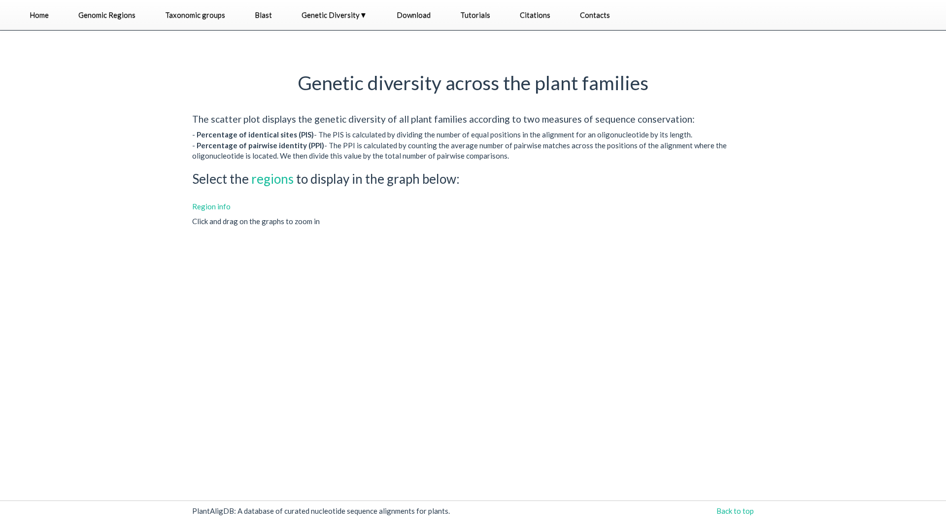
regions (273, 179)
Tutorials (475, 14)
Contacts (595, 14)
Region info (211, 206)
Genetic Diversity (334, 14)
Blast (263, 14)
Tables (298, 42)
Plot (294, 63)
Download (414, 14)
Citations (535, 14)
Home (39, 14)
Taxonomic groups (195, 14)
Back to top (735, 510)
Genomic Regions (106, 14)
